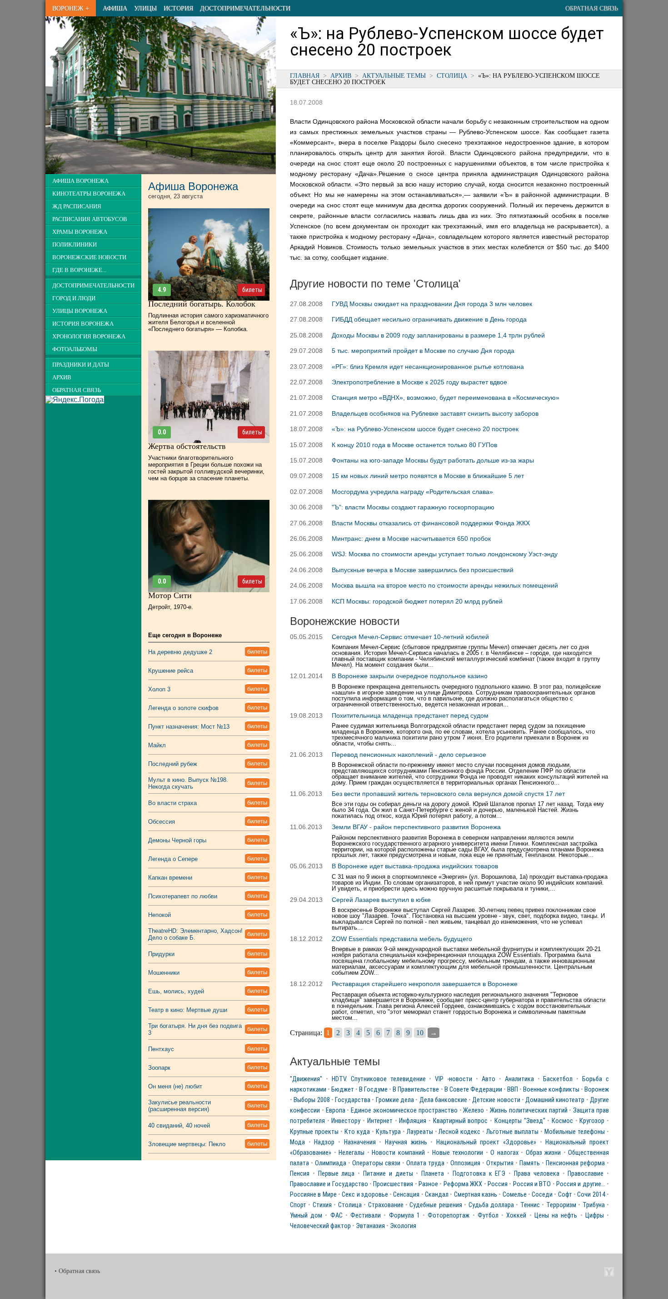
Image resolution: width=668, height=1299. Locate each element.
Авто (488, 1079)
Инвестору (345, 1121)
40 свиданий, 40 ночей (179, 1125)
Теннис (530, 1205)
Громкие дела (395, 1100)
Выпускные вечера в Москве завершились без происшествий (422, 570)
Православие (585, 1174)
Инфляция (412, 1121)
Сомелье (515, 1194)
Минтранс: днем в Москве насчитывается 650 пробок (411, 538)
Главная (304, 75)
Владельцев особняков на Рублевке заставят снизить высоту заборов (435, 413)
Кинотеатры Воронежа (88, 194)
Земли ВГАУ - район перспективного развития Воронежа (416, 827)
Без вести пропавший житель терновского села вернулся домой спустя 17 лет (448, 793)
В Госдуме (373, 1089)
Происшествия (393, 1184)
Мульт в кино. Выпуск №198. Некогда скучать (188, 783)
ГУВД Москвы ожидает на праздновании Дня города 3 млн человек (432, 303)
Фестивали (365, 1215)
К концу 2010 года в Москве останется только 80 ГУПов (414, 444)
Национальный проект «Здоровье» (486, 1142)
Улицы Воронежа (79, 311)
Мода (297, 1142)
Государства (352, 1100)
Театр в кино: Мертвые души (187, 1010)
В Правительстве (416, 1089)
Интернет (380, 1121)
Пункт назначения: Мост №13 (188, 726)
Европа (335, 1110)
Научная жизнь (406, 1142)
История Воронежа (83, 324)
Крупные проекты (314, 1132)
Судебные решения (435, 1205)
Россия (498, 1184)
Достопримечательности (245, 8)
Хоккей (516, 1215)
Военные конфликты (551, 1089)
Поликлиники (74, 245)
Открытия (499, 1163)
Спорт (298, 1205)
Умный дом (306, 1215)
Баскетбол (558, 1079)
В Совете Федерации (473, 1089)
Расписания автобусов (89, 219)
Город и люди (73, 298)
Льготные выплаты (512, 1132)
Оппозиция (465, 1163)
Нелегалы (351, 1153)
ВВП (512, 1089)
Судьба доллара (491, 1205)
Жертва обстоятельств (187, 446)
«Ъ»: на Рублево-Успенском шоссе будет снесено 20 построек (425, 429)
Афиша (115, 8)
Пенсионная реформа (575, 1163)
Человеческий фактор (320, 1226)
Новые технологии (458, 1153)
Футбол (488, 1215)
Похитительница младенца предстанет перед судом (410, 715)
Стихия (322, 1205)
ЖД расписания (76, 206)
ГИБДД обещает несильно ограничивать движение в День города (429, 319)
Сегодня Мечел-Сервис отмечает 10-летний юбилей (410, 636)
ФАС (336, 1215)
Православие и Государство (329, 1184)
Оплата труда (425, 1163)
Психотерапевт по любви (182, 896)
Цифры (594, 1215)
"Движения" (306, 1079)
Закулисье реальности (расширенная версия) (179, 1106)
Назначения (360, 1142)
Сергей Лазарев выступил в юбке (381, 899)
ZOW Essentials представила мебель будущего (402, 938)
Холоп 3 (159, 689)
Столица (452, 75)
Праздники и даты (80, 365)
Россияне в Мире (313, 1194)
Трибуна (594, 1205)
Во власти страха (172, 803)
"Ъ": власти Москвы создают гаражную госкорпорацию (413, 507)
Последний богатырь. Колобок (201, 303)
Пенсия (299, 1174)
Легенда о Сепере (173, 859)
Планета (432, 1174)
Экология (403, 1226)
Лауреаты (420, 1132)
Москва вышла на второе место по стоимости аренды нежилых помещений (445, 585)
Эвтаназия (370, 1226)
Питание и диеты (388, 1174)
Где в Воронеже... (79, 270)
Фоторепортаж (448, 1215)
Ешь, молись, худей (176, 991)
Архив (340, 75)
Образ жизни (543, 1153)
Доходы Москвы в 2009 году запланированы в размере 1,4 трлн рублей (438, 335)
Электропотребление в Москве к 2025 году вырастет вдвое (419, 382)
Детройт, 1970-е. (170, 607)
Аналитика (519, 1079)
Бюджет (342, 1089)
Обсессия (161, 821)
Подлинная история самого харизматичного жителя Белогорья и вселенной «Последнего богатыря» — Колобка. (208, 322)
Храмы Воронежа (79, 232)
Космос (562, 1121)
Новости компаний (398, 1153)
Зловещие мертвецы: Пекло (186, 1144)
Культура (388, 1132)
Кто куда (357, 1132)
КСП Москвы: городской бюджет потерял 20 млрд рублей (417, 601)
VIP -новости (453, 1079)
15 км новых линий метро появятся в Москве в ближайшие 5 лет (428, 475)
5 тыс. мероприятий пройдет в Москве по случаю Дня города (423, 350)
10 (420, 1033)
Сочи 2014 (591, 1194)
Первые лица (336, 1174)
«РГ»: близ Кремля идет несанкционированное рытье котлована (428, 366)
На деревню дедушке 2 (180, 652)
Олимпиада (330, 1163)
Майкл (157, 745)
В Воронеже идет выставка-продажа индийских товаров (415, 866)
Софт (565, 1194)
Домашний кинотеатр (554, 1100)
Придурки (161, 954)
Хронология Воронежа (88, 336)
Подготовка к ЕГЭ (479, 1174)
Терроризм (561, 1205)
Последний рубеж (172, 763)
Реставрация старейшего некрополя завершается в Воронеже (425, 983)
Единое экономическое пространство (404, 1110)
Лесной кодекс (459, 1132)
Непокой (159, 914)
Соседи (542, 1194)
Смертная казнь (475, 1194)
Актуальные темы (394, 75)
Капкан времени (170, 877)
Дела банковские (443, 1100)
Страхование (386, 1205)
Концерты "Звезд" (519, 1121)
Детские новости (496, 1100)
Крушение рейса (170, 670)
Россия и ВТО (532, 1184)
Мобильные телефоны (574, 1132)
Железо (473, 1110)
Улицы (145, 8)
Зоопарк (159, 1067)
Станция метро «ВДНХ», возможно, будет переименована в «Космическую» (445, 397)
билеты (252, 289)
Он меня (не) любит (175, 1086)
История (178, 8)
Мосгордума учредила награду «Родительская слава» (412, 491)
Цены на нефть (555, 1215)
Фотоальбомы (74, 349)
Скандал (437, 1194)
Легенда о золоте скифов (183, 708)
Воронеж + (70, 8)
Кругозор (591, 1121)
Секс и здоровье (365, 1194)
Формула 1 (404, 1215)
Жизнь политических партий (529, 1110)
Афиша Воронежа (80, 181)
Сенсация (406, 1194)
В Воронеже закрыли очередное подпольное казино (410, 676)
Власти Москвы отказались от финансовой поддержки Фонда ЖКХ (431, 523)
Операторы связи (376, 1163)
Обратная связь (591, 8)
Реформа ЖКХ (463, 1184)
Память (529, 1163)
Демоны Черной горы (177, 840)
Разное (428, 1184)
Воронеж (596, 1089)
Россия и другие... (580, 1184)
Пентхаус (161, 1049)
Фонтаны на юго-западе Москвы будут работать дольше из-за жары (433, 460)
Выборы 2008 (311, 1100)
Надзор (324, 1142)
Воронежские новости (89, 257)
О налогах (504, 1153)
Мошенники (163, 972)
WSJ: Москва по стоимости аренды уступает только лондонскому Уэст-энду (445, 554)
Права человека (536, 1174)
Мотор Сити (170, 595)
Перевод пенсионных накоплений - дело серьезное (409, 754)
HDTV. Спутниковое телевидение (379, 1079)
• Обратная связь (77, 1271)
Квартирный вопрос (460, 1121)
